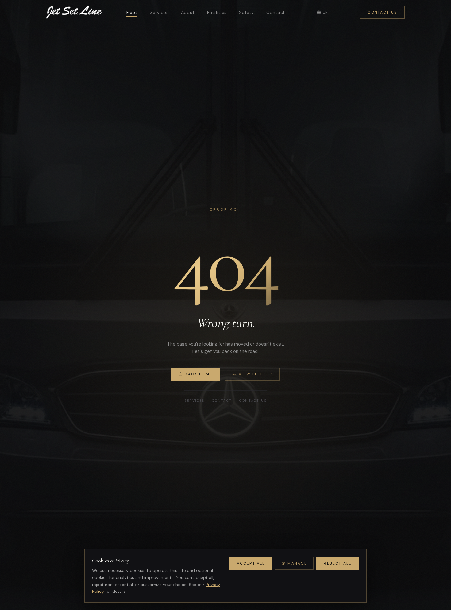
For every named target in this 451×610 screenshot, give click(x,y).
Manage (297, 563)
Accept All (251, 563)
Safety (246, 12)
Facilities (217, 12)
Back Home (199, 374)
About (188, 12)
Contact (275, 12)
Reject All (337, 563)
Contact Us (382, 12)
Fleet (131, 12)
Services (159, 12)
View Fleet (252, 374)
